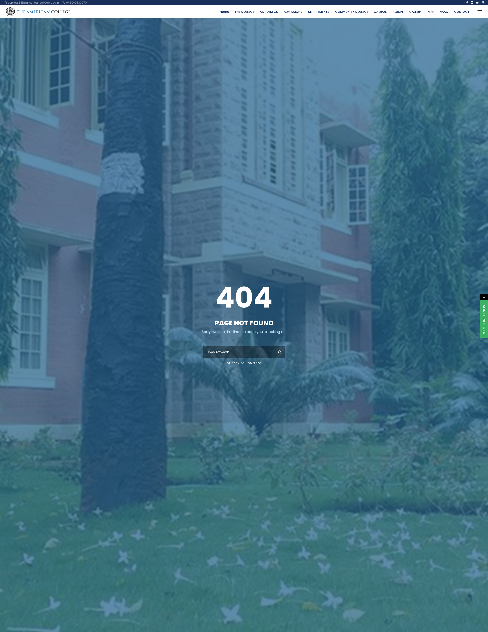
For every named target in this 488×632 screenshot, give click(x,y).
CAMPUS (380, 12)
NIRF (431, 12)
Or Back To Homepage (244, 363)
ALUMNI (398, 12)
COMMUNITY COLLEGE (351, 12)
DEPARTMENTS (318, 12)
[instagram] (483, 3)
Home (224, 12)
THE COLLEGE (244, 12)
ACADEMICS (269, 12)
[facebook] (467, 3)
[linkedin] (472, 3)
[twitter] (477, 3)
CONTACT (462, 12)
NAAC (444, 12)
